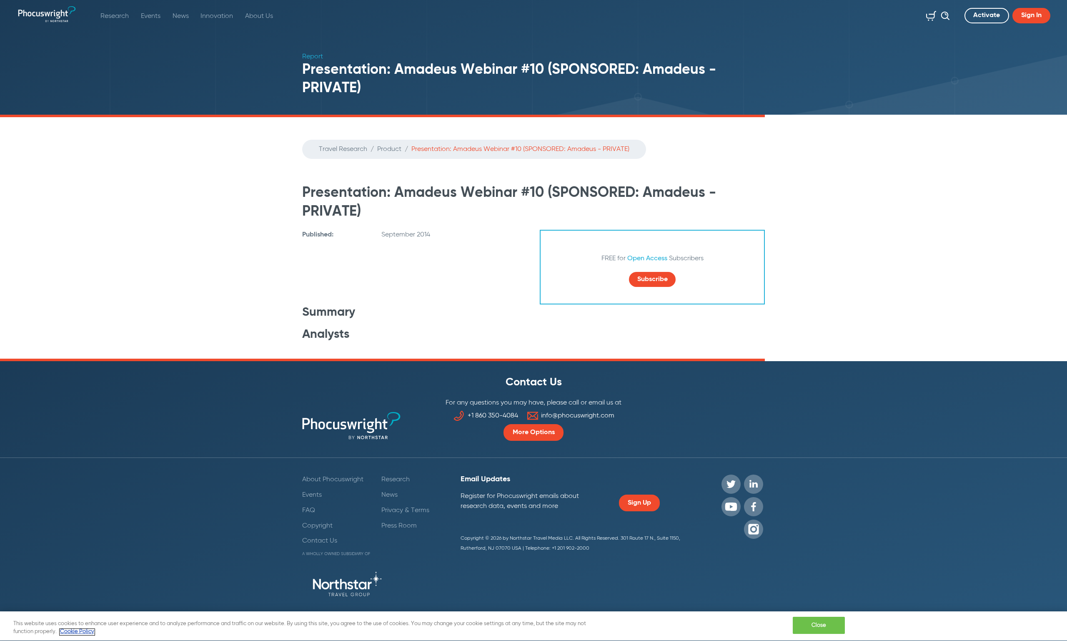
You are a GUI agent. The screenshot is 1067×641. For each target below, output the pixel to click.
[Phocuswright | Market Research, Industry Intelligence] (47, 14)
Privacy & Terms (405, 510)
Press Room (399, 526)
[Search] (943, 14)
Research (114, 16)
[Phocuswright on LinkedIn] (753, 484)
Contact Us (319, 541)
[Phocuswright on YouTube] (731, 506)
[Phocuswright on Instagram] (753, 529)
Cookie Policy (77, 632)
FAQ (308, 510)
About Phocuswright (332, 479)
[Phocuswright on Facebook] (753, 506)
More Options (534, 432)
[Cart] (929, 14)
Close (819, 625)
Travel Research (343, 149)
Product (389, 149)
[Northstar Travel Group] (347, 585)
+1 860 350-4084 (493, 415)
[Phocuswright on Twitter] (731, 484)
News (181, 16)
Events (150, 16)
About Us (259, 16)
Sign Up (639, 503)
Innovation (216, 16)
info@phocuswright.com (577, 415)
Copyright (317, 526)
